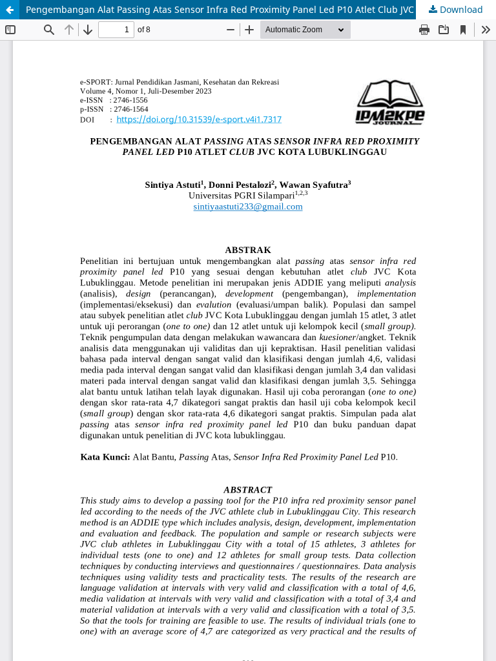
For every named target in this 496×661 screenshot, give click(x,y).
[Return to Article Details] (9, 9)
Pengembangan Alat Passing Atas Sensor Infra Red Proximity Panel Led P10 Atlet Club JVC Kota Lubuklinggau (261, 9)
